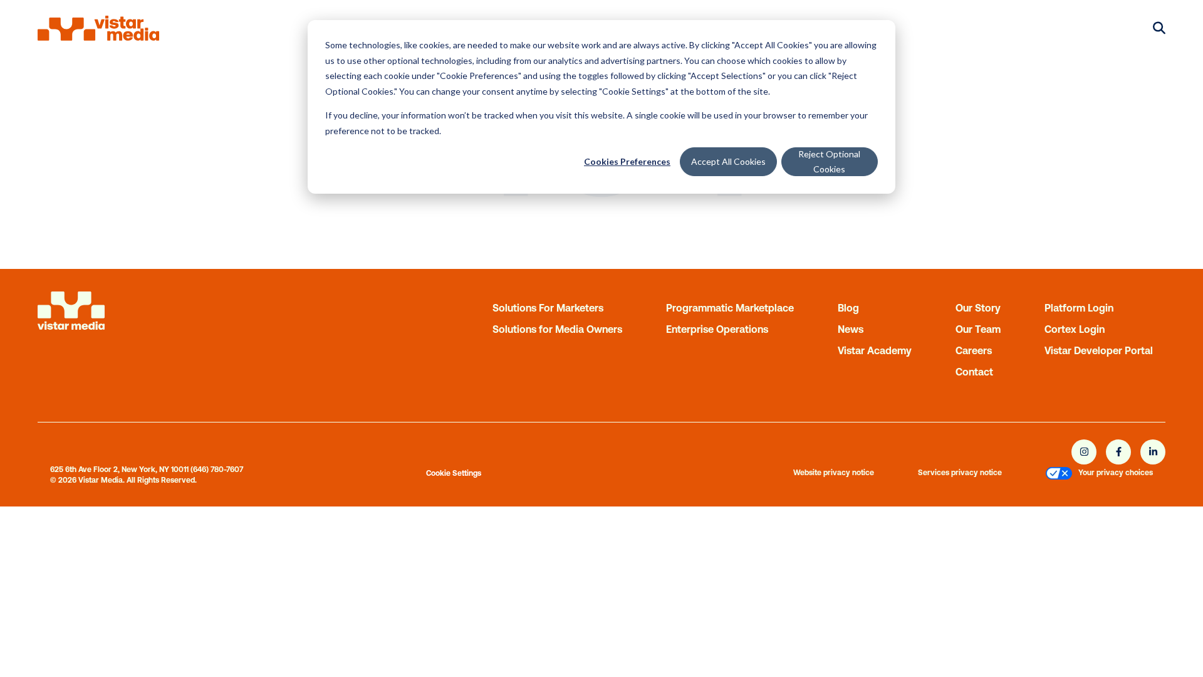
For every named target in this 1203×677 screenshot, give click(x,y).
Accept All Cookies (728, 161)
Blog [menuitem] (848, 308)
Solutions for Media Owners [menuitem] (557, 329)
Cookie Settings (453, 473)
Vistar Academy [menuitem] (875, 350)
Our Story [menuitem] (978, 308)
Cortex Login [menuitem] (1074, 329)
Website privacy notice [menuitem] (833, 472)
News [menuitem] (850, 329)
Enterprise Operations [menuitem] (717, 329)
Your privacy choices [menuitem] (1115, 472)
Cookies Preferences (627, 161)
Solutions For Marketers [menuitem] (547, 308)
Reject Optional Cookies (829, 162)
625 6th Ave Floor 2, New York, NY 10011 (119, 469)
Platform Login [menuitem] (1078, 308)
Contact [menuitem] (974, 372)
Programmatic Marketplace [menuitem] (730, 308)
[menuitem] (1059, 475)
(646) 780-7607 (216, 469)
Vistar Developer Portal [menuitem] (1098, 350)
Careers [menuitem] (974, 350)
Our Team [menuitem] (978, 329)
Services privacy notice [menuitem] (960, 472)
